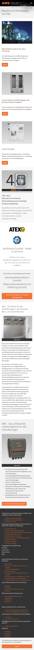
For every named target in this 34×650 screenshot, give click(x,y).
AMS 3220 (7, 585)
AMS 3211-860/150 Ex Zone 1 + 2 (13, 534)
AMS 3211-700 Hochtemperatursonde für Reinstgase (18, 532)
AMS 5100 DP (8, 600)
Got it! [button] (17, 646)
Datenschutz (6, 552)
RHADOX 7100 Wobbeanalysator (13, 518)
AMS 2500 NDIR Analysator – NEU (13, 596)
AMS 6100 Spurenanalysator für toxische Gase (16, 610)
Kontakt (4, 548)
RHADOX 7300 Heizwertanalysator (14, 520)
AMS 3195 (7, 637)
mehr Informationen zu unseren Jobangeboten (17, 296)
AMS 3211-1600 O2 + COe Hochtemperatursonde (17, 538)
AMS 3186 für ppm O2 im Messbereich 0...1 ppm (17, 576)
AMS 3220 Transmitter (10, 541)
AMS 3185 (7, 635)
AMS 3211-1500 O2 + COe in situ (13, 536)
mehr (5, 65)
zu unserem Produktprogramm (14, 504)
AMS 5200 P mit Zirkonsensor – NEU (14, 589)
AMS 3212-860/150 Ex (10, 539)
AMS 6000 (7, 602)
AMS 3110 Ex (8, 564)
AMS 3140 (7, 633)
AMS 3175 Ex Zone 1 (10, 571)
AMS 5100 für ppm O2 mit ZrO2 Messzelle (15, 578)
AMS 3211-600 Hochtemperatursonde (14, 530)
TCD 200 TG (8, 617)
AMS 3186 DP (8, 598)
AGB (3, 554)
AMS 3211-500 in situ (10, 529)
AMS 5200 (7, 587)
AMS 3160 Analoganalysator (12, 569)
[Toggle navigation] (31, 3)
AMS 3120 (7, 631)
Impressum (5, 550)
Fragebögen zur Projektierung (11, 545)
